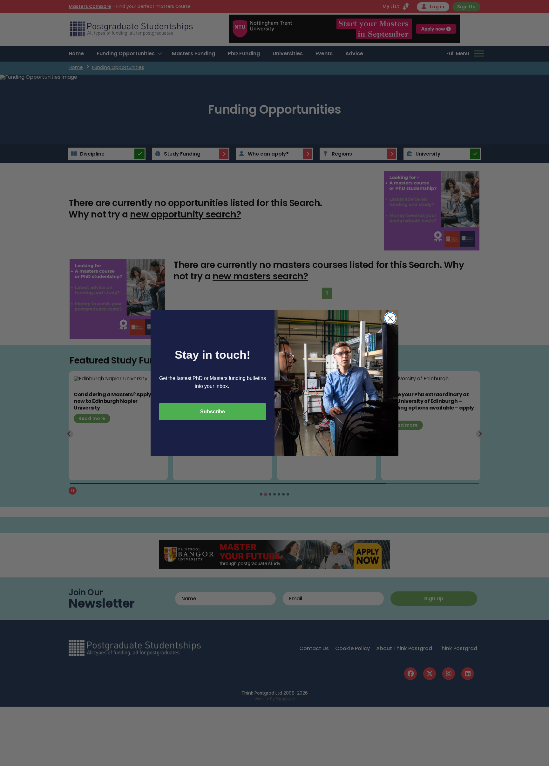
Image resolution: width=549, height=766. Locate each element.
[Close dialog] (390, 318)
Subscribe (212, 411)
